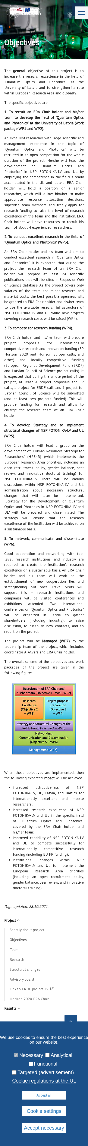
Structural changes (25, 969)
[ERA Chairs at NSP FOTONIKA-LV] (22, 11)
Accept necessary (44, 1128)
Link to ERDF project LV (29, 988)
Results (10, 1008)
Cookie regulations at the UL (44, 1081)
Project (10, 920)
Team (14, 949)
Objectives (18, 939)
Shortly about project (27, 929)
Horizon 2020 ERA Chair (29, 998)
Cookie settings (44, 1111)
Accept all (44, 1095)
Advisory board (22, 979)
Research (17, 959)
